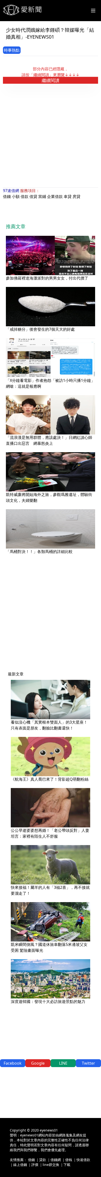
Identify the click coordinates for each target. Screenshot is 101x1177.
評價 (34, 1164)
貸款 (42, 1159)
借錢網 (55, 1159)
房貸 (76, 196)
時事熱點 (12, 50)
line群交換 (51, 1164)
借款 (24, 196)
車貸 (68, 196)
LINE (63, 1063)
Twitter (88, 1063)
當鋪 (42, 196)
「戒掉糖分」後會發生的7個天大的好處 (40, 329)
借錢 (7, 196)
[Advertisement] (50, 135)
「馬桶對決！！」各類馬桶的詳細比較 (39, 551)
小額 (16, 196)
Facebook (13, 1063)
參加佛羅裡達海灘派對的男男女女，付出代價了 (47, 278)
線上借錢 (20, 1164)
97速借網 (11, 190)
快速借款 (83, 1159)
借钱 (68, 1159)
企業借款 (55, 196)
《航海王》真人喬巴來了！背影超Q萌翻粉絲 (49, 779)
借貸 (33, 196)
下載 (66, 1164)
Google (38, 1063)
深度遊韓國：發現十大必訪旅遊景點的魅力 (48, 1001)
